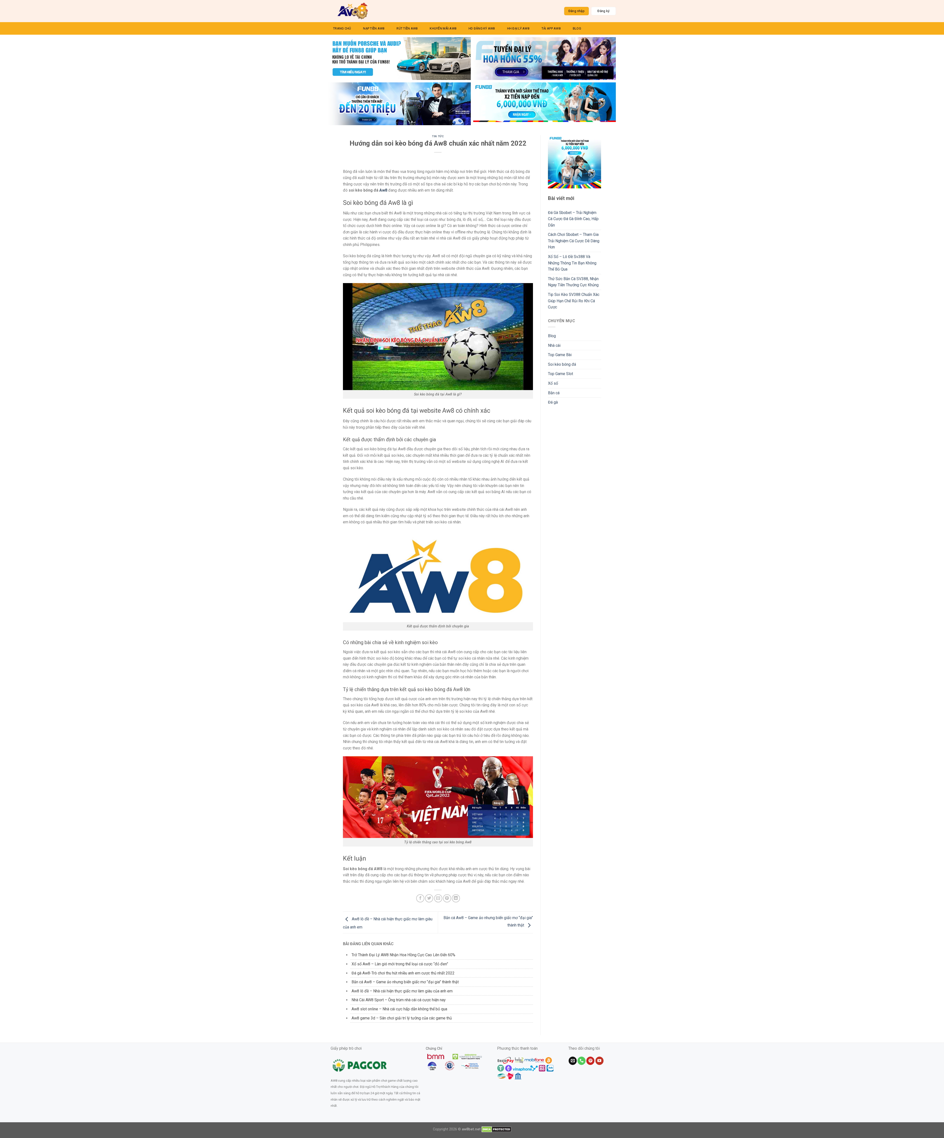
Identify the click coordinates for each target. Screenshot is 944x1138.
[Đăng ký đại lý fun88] (399, 58)
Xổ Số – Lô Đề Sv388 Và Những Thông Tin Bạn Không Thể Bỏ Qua (572, 263)
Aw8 (383, 190)
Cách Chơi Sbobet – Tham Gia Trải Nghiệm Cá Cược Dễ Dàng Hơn (573, 240)
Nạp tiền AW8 (373, 28)
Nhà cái (554, 345)
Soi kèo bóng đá (562, 364)
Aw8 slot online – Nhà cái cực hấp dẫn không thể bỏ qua (399, 1009)
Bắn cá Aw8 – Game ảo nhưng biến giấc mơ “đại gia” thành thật (405, 982)
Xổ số (553, 383)
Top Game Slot (560, 373)
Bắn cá (554, 393)
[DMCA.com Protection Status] (496, 1129)
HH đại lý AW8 (518, 28)
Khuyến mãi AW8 (443, 28)
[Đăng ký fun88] (574, 161)
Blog (577, 28)
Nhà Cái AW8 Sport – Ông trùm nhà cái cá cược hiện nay (399, 1000)
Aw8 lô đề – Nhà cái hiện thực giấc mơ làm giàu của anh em (402, 991)
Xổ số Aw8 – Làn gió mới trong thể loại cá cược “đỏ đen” (400, 964)
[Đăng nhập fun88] (544, 103)
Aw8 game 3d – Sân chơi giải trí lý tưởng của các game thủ (402, 1018)
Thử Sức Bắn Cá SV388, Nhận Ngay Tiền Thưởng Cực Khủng (573, 282)
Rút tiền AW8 (407, 28)
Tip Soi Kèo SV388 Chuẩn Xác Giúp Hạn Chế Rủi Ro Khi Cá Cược (573, 300)
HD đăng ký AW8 (482, 28)
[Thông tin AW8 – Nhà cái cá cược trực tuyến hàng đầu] (352, 11)
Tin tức (438, 136)
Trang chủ (342, 28)
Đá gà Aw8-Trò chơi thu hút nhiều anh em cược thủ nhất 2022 (403, 973)
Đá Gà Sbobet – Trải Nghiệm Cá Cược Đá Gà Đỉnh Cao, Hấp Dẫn (573, 219)
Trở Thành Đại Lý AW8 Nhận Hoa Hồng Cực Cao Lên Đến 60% (403, 955)
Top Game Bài (560, 354)
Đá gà (553, 402)
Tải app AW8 (551, 28)
